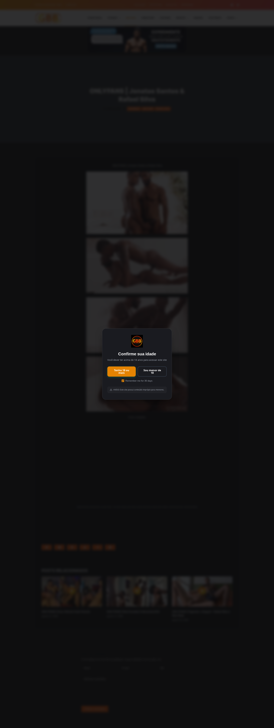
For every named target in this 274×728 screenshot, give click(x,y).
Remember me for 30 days (138, 380)
